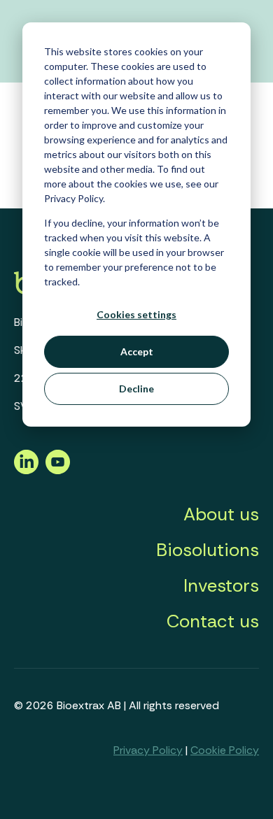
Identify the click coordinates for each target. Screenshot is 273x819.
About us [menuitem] (221, 514)
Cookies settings (136, 314)
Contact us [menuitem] (213, 621)
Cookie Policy (224, 750)
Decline (136, 388)
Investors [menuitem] (221, 585)
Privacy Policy (148, 750)
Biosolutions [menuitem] (207, 550)
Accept (136, 351)
